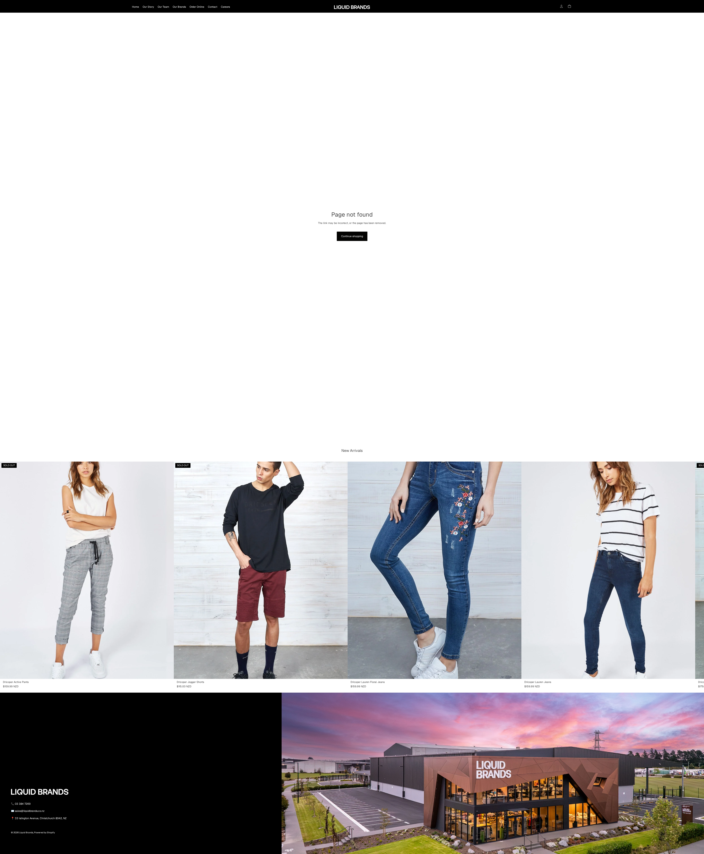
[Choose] (515, 673)
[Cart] (569, 6)
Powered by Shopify (44, 832)
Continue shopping (352, 236)
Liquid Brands (26, 832)
